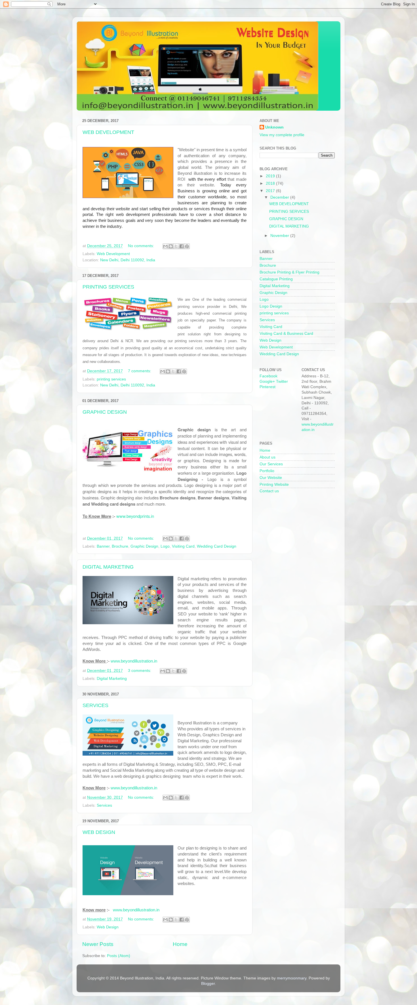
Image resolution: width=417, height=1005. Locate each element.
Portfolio (267, 471)
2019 (271, 176)
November (280, 236)
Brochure (120, 546)
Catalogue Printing (276, 279)
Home (180, 944)
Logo (165, 546)
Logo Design (271, 306)
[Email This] (165, 246)
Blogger (208, 983)
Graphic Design (144, 546)
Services (104, 805)
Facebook (268, 376)
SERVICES (95, 705)
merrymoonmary (291, 978)
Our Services (271, 464)
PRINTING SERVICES (108, 287)
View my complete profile (282, 135)
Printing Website (274, 484)
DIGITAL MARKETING (108, 567)
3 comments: (140, 670)
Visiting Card (183, 546)
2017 (271, 191)
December (280, 197)
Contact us (269, 491)
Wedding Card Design (216, 546)
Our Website (271, 478)
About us (267, 457)
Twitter (282, 381)
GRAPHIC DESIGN (105, 412)
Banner (103, 546)
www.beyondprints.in (135, 516)
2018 (271, 183)
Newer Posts (97, 944)
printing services (111, 379)
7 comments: (140, 371)
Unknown (274, 127)
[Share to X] (176, 246)
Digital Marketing (112, 678)
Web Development (113, 254)
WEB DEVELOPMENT (108, 132)
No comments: (141, 246)
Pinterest (267, 387)
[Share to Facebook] (181, 246)
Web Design (108, 927)
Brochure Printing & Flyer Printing (289, 272)
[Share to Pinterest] (187, 246)
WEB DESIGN (99, 832)
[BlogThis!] (171, 246)
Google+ (267, 381)
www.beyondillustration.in (134, 661)
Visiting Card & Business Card (286, 333)
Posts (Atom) (118, 956)
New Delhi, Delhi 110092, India (127, 260)
